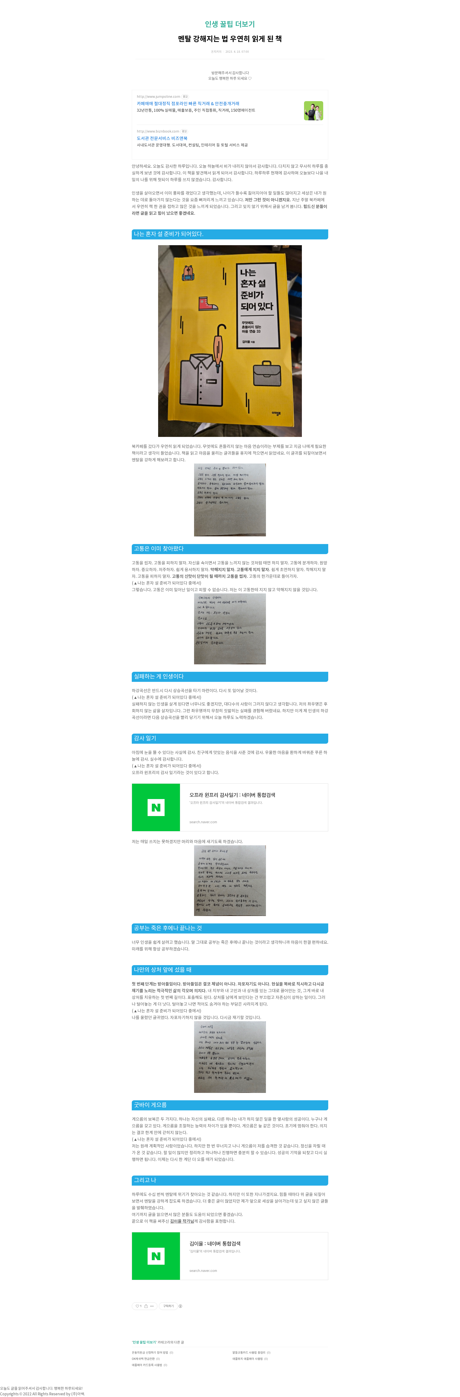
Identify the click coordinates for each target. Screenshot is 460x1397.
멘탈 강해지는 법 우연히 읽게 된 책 (230, 39)
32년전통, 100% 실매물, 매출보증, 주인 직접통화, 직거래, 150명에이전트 (196, 110)
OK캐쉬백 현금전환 (143, 1359)
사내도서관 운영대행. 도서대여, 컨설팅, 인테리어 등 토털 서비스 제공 (192, 145)
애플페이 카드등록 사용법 (147, 1365)
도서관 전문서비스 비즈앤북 (162, 138)
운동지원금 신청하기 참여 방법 (150, 1352)
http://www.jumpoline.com (158, 97)
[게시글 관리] (152, 1306)
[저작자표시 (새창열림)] (180, 1306)
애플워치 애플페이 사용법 (247, 1359)
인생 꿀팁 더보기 (230, 24)
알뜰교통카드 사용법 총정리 (248, 1352)
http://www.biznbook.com (158, 131)
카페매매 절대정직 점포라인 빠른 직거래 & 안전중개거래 (188, 103)
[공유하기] (146, 1306)
